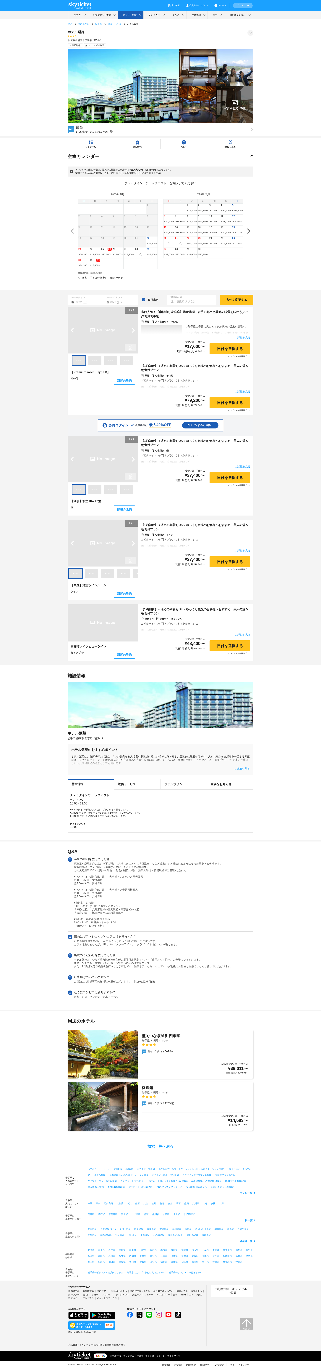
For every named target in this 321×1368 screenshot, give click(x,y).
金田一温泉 (125, 1229)
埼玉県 (195, 1250)
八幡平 (195, 1203)
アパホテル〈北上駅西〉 (141, 1187)
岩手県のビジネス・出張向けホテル (105, 1272)
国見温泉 (138, 1229)
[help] (111, 131)
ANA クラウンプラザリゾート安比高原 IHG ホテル (182, 1187)
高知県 (153, 1262)
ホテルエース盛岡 (146, 1169)
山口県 (111, 1262)
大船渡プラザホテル (225, 1175)
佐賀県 (174, 1262)
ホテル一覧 (246, 1192)
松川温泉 (132, 1235)
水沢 (129, 1203)
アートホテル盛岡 (97, 1175)
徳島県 (122, 1262)
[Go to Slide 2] (95, 360)
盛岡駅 (155, 1214)
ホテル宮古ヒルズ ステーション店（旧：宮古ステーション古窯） (191, 1169)
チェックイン (78, 297)
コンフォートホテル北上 (132, 1181)
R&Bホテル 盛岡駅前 (235, 1181)
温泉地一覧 (246, 1241)
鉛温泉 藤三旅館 (96, 1187)
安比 (213, 1203)
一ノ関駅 (136, 1214)
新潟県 (91, 1256)
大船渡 (120, 1203)
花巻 (162, 1203)
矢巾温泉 (144, 1235)
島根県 (249, 1256)
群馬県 (174, 1250)
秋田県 (132, 1250)
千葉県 (205, 1250)
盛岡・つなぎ (114, 24)
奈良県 (216, 1256)
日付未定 (153, 299)
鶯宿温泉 (92, 1229)
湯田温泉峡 (192, 1235)
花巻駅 (91, 1214)
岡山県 (91, 1262)
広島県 (101, 1262)
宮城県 (122, 1250)
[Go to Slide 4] (127, 360)
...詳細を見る (242, 337)
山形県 (143, 1250)
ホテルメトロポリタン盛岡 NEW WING (168, 1181)
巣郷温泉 (176, 1229)
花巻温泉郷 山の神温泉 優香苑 (206, 1181)
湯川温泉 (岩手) (175, 1235)
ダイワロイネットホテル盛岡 (102, 1181)
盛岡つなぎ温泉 (203, 1229)
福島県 (153, 1250)
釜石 (137, 1203)
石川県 (111, 1256)
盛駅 (146, 1214)
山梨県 (239, 1250)
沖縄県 (239, 1262)
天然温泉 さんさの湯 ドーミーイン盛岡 (128, 1175)
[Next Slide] (133, 330)
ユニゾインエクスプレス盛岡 (196, 1175)
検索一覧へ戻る (160, 1146)
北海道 (91, 1250)
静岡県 (132, 1256)
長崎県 (184, 1262)
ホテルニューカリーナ (99, 1169)
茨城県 (184, 1250)
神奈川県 (227, 1250)
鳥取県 (239, 1256)
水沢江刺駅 (189, 1214)
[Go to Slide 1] (79, 360)
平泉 (98, 1203)
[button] (234, 104)
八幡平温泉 (243, 1229)
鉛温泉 (230, 1229)
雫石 (178, 1203)
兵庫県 (205, 1256)
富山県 (101, 1256)
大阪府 (195, 1256)
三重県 (163, 1256)
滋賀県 (174, 1256)
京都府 (184, 1256)
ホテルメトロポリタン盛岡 (165, 1175)
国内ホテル (83, 24)
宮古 (170, 1203)
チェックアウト (114, 297)
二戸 (221, 1203)
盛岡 (186, 1203)
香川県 (132, 1262)
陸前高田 (108, 1203)
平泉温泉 (119, 1235)
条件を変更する (236, 299)
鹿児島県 (227, 1262)
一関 (90, 1203)
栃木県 (163, 1250)
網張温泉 (219, 1229)
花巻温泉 (92, 1235)
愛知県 (153, 1256)
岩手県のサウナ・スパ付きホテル (185, 1272)
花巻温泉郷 (105, 1235)
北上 (145, 1203)
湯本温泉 (206, 1235)
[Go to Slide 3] (111, 360)
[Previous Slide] (72, 330)
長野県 (249, 1250)
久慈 (205, 1203)
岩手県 (98, 24)
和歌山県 (227, 1256)
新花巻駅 (112, 1214)
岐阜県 (143, 1256)
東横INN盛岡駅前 (116, 1187)
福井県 (122, 1256)
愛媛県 (143, 1262)
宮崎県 (216, 1262)
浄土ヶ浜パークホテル (240, 1169)
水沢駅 (166, 1214)
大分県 (205, 1262)
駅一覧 (249, 1220)
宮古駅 (124, 1214)
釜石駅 (101, 1214)
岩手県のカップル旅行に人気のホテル (146, 1272)
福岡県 (163, 1262)
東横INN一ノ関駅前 (123, 1169)
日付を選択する (230, 349)
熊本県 (195, 1262)
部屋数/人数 (176, 297)
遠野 (154, 1203)
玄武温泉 (164, 1229)
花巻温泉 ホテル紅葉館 (222, 1187)
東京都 (216, 1250)
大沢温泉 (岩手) (108, 1229)
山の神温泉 (158, 1235)
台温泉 (188, 1229)
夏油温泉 (151, 1229)
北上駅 (176, 1214)
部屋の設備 (124, 380)
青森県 (101, 1250)
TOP (70, 24)
